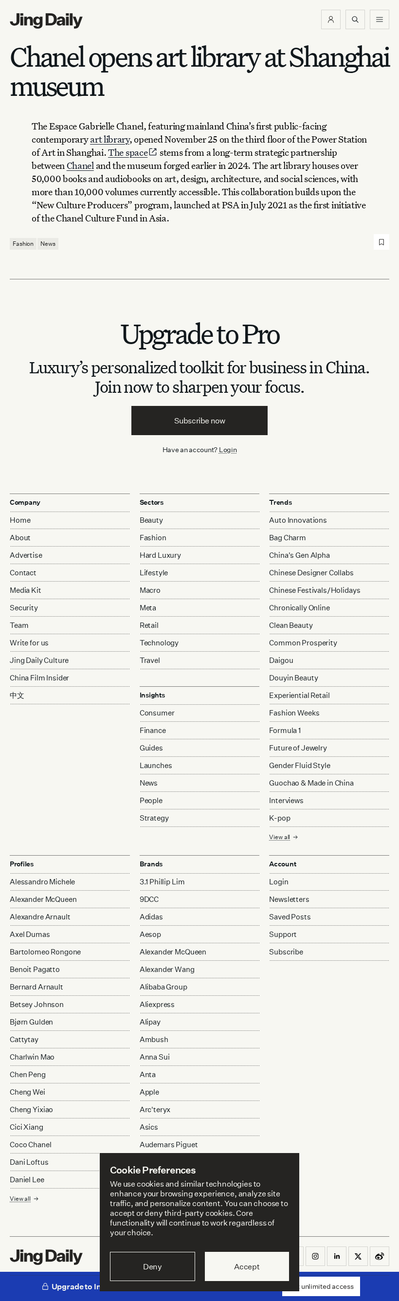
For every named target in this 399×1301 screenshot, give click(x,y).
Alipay (150, 1021)
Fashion (23, 243)
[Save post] (381, 242)
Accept (247, 1266)
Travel (150, 660)
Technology (159, 642)
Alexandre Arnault (40, 916)
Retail (149, 625)
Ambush (154, 1039)
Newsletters (289, 899)
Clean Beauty (290, 625)
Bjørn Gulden (31, 1021)
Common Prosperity (303, 642)
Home (20, 520)
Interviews (286, 800)
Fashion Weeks (294, 712)
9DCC (149, 899)
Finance (153, 730)
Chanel (80, 165)
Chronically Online (299, 607)
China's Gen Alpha (299, 555)
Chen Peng (28, 1074)
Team (19, 625)
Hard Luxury (160, 555)
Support (283, 934)
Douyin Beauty (293, 677)
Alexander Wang (167, 969)
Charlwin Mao (32, 1057)
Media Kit (25, 590)
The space (127, 152)
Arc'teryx (155, 1109)
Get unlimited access (321, 1286)
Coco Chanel (30, 1144)
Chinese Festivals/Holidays (314, 590)
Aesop (150, 934)
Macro (150, 590)
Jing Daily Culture (39, 660)
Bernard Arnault (36, 986)
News (47, 243)
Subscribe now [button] (199, 420)
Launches (156, 765)
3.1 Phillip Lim (162, 881)
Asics (149, 1127)
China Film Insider (39, 677)
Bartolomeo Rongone (45, 951)
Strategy (154, 818)
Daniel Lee (27, 1179)
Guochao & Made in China (311, 783)
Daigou (281, 660)
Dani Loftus (29, 1162)
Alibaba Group (163, 986)
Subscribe (286, 951)
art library (109, 139)
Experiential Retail (299, 695)
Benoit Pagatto (35, 969)
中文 (17, 695)
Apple (149, 1092)
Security (24, 607)
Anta (148, 1074)
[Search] (355, 19)
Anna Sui (155, 1057)
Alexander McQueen (43, 899)
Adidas (151, 916)
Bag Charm (287, 537)
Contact (23, 572)
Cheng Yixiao (31, 1109)
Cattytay (24, 1039)
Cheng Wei (27, 1092)
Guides (151, 747)
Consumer (157, 712)
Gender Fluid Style (299, 765)
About (20, 537)
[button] (331, 19)
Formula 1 (285, 730)
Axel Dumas (30, 934)
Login (228, 449)
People (151, 800)
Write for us (29, 642)
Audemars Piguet (169, 1144)
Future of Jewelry (297, 747)
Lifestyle (154, 572)
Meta (148, 607)
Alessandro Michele (42, 881)
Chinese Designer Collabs (311, 572)
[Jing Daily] (46, 21)
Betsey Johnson (37, 1004)
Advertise (26, 555)
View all (279, 837)
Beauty (151, 520)
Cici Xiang (26, 1127)
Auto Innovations (298, 520)
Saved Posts (289, 916)
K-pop (279, 818)
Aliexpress (157, 1004)
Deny (152, 1266)
